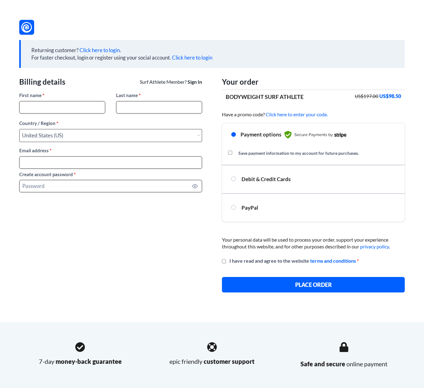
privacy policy (374, 246)
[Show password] (195, 186)
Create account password (47, 174)
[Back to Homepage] (26, 27)
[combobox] (110, 135)
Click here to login (99, 50)
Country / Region (38, 123)
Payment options (261, 134)
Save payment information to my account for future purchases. (298, 153)
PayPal (249, 207)
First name (31, 95)
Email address (35, 150)
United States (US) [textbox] (42, 135)
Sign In (194, 82)
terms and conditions (333, 261)
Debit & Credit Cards (266, 179)
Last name (128, 95)
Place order (313, 284)
